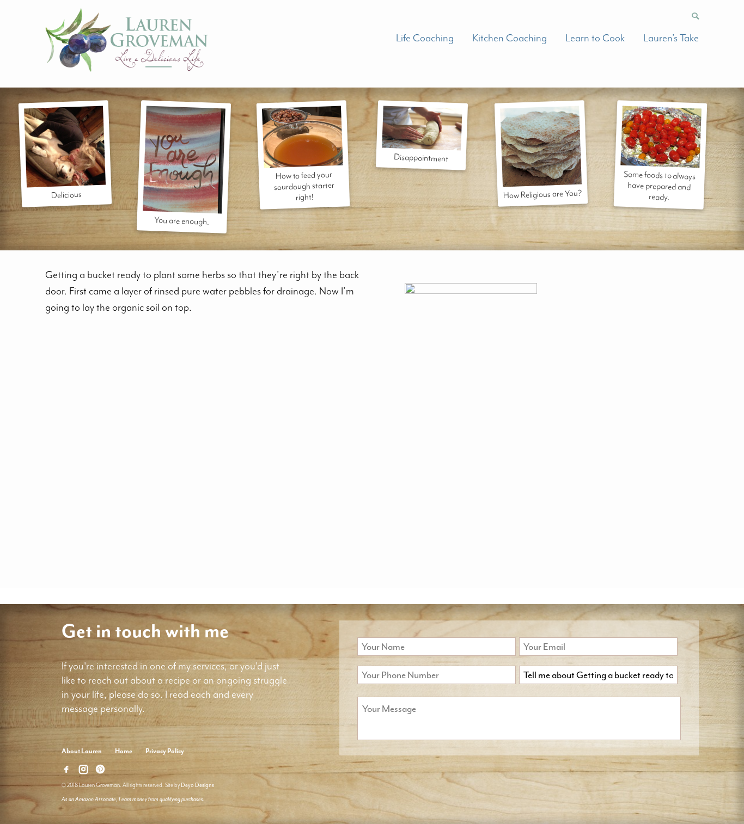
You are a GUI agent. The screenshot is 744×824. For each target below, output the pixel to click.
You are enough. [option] (182, 220)
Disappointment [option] (421, 158)
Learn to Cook (595, 38)
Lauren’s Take (671, 38)
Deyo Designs (197, 785)
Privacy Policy (164, 751)
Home (123, 751)
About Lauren (82, 751)
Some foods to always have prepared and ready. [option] (659, 185)
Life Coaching (425, 38)
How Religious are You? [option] (542, 194)
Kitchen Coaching (509, 38)
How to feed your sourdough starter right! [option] (304, 185)
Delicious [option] (66, 195)
